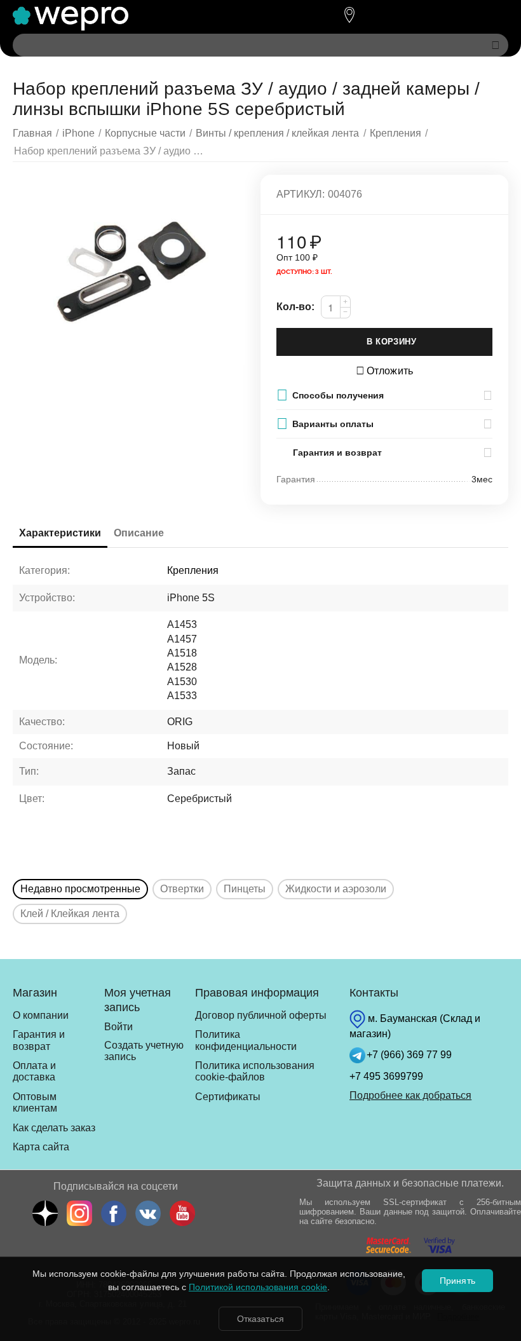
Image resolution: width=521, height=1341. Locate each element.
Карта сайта (41, 1146)
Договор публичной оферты (261, 1015)
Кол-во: (295, 306)
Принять (457, 1281)
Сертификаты (227, 1096)
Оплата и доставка (34, 1071)
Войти (118, 1026)
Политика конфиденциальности (246, 1040)
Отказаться (260, 1319)
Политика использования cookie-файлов (255, 1071)
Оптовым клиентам (35, 1102)
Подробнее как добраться (410, 1095)
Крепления (193, 570)
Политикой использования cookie (258, 1287)
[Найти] (495, 45)
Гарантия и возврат (39, 1040)
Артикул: (300, 194)
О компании (41, 1015)
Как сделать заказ (54, 1127)
